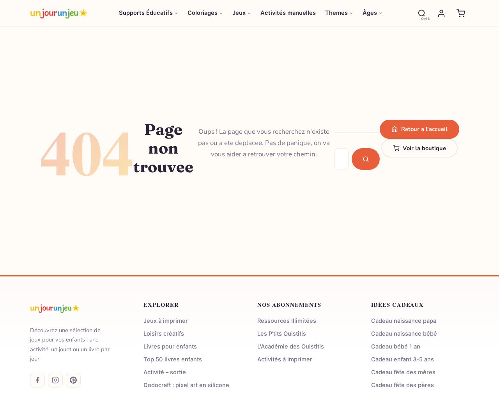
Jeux (239, 12)
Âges (370, 12)
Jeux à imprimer (165, 320)
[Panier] (461, 13)
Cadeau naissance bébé (404, 333)
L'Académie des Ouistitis (290, 346)
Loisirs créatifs (163, 333)
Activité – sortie (164, 372)
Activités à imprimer (284, 359)
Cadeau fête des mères (403, 372)
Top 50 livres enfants (172, 359)
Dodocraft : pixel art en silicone (186, 385)
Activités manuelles (288, 12)
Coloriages (203, 12)
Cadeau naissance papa (403, 320)
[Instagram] (55, 380)
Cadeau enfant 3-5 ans (402, 359)
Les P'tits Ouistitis (281, 333)
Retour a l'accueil (424, 129)
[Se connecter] (441, 13)
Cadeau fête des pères (402, 385)
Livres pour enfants (170, 346)
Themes (336, 12)
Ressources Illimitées (286, 320)
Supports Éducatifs (146, 12)
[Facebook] (37, 380)
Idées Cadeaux (397, 305)
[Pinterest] (73, 380)
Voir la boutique (424, 148)
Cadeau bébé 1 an (395, 346)
